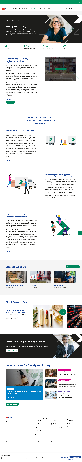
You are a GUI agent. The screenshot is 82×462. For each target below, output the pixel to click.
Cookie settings (27, 441)
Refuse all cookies (64, 457)
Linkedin (70, 419)
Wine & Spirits (61, 426)
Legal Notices (34, 441)
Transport (36, 424)
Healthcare (61, 424)
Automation (37, 433)
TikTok (70, 426)
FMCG (60, 419)
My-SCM (36, 434)
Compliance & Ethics (55, 424)
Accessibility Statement (50, 441)
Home (7, 20)
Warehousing (37, 419)
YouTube (70, 423)
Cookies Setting (70, 459)
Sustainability (53, 423)
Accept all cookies (75, 457)
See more (9, 99)
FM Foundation (54, 426)
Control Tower (45, 418)
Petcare (60, 427)
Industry (60, 423)
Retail (60, 420)
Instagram (70, 424)
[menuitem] (16, 8)
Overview (52, 419)
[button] (62, 312)
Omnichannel (37, 423)
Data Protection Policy (41, 441)
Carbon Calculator (38, 435)
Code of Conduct (58, 441)
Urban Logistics (38, 428)
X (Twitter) (71, 420)
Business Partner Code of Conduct (69, 441)
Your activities (11, 20)
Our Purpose (53, 420)
